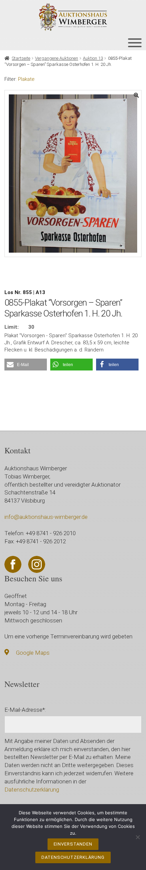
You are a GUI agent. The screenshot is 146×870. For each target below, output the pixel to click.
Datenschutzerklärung (31, 789)
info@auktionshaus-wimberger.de (46, 516)
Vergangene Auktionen (56, 58)
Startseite (21, 58)
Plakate (26, 79)
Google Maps (33, 652)
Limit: (11, 327)
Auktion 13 (93, 58)
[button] (25, 364)
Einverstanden (73, 844)
